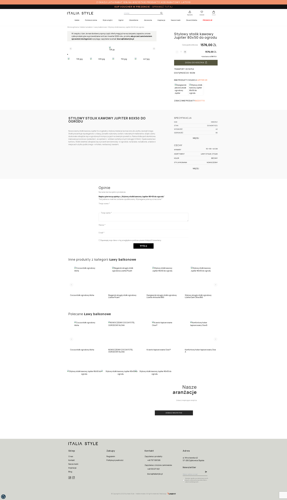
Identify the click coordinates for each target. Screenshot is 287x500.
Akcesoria (148, 20)
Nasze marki (175, 20)
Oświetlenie (133, 20)
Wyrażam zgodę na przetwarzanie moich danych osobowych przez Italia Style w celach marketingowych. (196, 480)
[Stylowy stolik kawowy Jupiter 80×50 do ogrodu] (196, 89)
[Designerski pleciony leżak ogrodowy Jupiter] (181, 89)
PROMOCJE (207, 20)
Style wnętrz (108, 20)
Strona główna (73, 27)
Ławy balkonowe (100, 27)
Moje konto (190, 15)
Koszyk (214, 15)
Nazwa (102, 225)
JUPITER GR (202, 80)
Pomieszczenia (91, 20)
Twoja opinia (106, 213)
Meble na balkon (86, 27)
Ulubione (201, 15)
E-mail (101, 232)
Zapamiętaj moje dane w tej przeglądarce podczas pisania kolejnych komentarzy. (131, 240)
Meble (77, 20)
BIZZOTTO (200, 100)
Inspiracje (161, 20)
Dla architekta (191, 20)
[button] (67, 54)
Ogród (120, 20)
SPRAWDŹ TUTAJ (162, 6)
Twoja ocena (104, 203)
